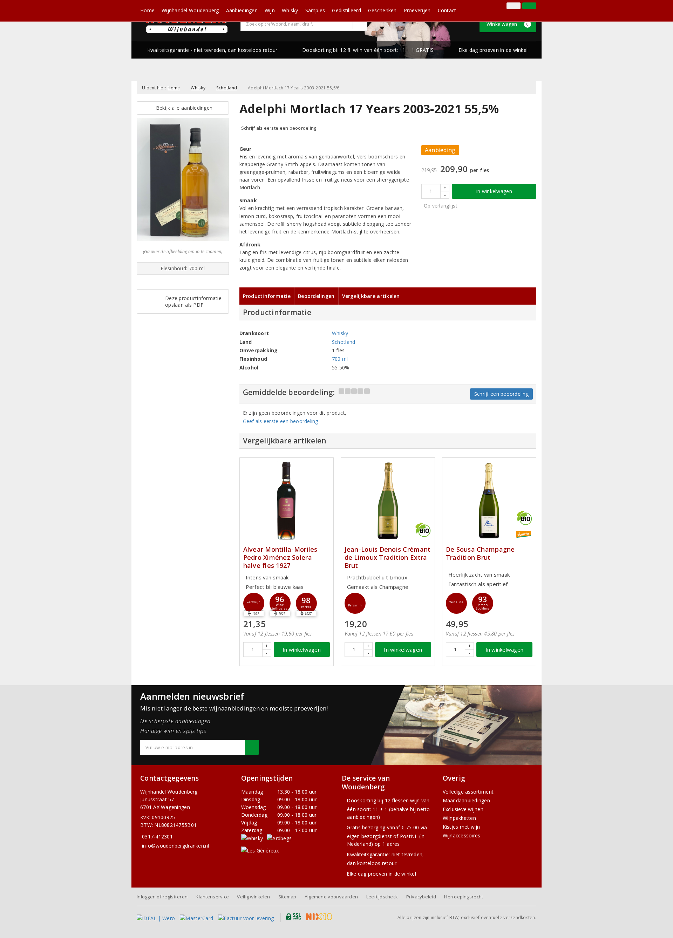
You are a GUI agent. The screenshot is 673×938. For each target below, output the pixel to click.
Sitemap (287, 896)
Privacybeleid (421, 896)
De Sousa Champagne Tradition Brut (480, 553)
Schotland (226, 88)
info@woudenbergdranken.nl (175, 845)
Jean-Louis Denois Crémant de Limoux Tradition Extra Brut (388, 557)
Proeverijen (417, 10)
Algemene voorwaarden (331, 896)
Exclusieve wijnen (463, 809)
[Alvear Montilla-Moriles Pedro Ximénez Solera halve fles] (286, 500)
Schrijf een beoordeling (501, 393)
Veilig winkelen (253, 896)
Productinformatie (267, 296)
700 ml (340, 358)
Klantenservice (212, 896)
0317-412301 (157, 836)
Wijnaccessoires (462, 835)
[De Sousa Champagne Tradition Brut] (489, 500)
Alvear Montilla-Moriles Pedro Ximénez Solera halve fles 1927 (280, 557)
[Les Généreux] (260, 850)
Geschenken (382, 10)
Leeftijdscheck (382, 896)
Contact (447, 10)
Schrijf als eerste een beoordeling (279, 128)
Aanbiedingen (242, 10)
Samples (315, 10)
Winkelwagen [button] (508, 24)
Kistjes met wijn (461, 826)
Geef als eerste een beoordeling (280, 421)
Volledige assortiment (468, 791)
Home (147, 10)
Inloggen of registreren (162, 896)
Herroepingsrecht (463, 896)
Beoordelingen (316, 296)
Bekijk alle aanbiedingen (182, 107)
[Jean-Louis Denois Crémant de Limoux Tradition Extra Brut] (388, 500)
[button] (253, 603)
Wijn (270, 10)
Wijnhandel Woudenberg (190, 10)
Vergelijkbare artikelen (371, 296)
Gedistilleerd (346, 10)
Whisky (290, 10)
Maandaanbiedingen (466, 800)
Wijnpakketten (459, 818)
